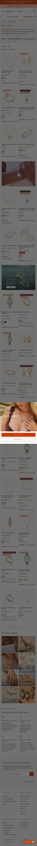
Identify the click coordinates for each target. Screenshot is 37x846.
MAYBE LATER (18, 439)
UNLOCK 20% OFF (18, 434)
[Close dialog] (35, 403)
